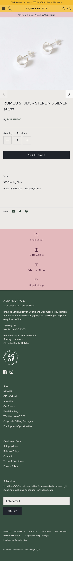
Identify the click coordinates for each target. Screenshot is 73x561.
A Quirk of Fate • (17, 549)
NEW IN (7, 391)
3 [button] (43, 94)
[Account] (62, 8)
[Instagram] (11, 372)
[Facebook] (5, 372)
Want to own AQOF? (14, 416)
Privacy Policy (10, 466)
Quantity (15, 133)
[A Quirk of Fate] (36, 8)
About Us (8, 401)
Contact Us (9, 456)
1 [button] (29, 94)
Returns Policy (11, 451)
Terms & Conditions (13, 461)
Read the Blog (10, 411)
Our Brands (9, 406)
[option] (36, 53)
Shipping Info (10, 446)
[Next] (69, 94)
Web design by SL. (33, 549)
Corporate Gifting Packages (18, 421)
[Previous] (3, 94)
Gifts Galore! (10, 396)
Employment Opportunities (17, 426)
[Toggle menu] (3, 8)
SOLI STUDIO (14, 119)
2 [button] (36, 94)
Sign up (12, 511)
